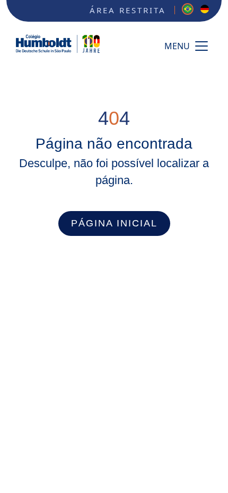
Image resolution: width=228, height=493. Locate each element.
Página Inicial (114, 223)
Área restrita (128, 10)
